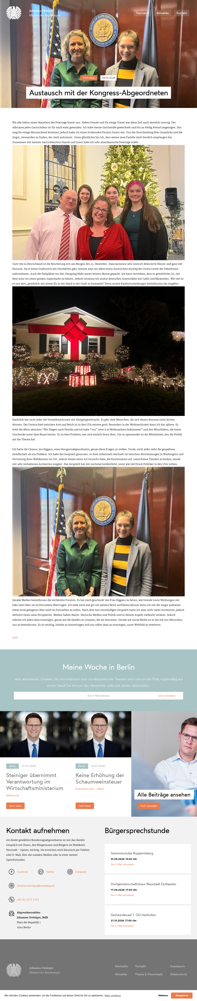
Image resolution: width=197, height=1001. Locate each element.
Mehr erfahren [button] (113, 995)
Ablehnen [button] (163, 995)
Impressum (177, 966)
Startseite (142, 13)
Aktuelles (163, 13)
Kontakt (182, 13)
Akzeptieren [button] (182, 995)
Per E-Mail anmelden (122, 864)
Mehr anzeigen (149, 805)
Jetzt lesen (15, 805)
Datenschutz (178, 974)
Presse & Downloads (149, 974)
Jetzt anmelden (166, 695)
